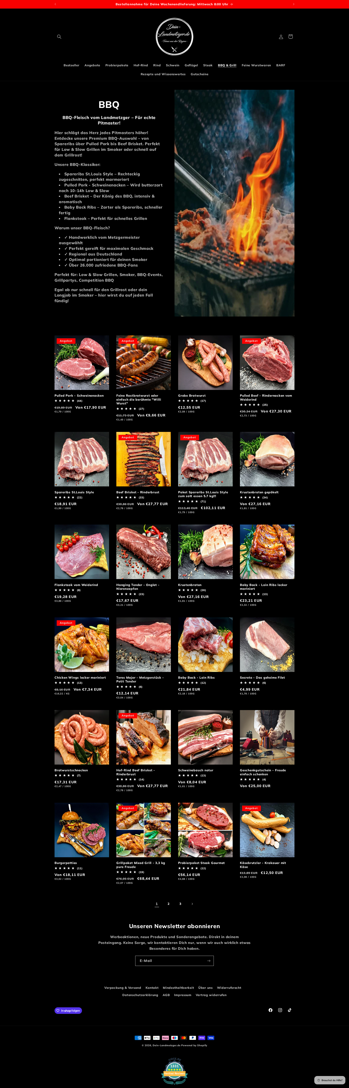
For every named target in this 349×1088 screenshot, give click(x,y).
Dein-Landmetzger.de (166, 1045)
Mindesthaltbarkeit (178, 988)
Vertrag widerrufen (211, 995)
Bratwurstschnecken (71, 770)
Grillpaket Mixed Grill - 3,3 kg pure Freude (140, 865)
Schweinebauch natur (195, 770)
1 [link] (157, 904)
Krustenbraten (190, 585)
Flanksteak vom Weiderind (76, 585)
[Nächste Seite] (192, 904)
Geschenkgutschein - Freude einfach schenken (263, 772)
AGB (166, 995)
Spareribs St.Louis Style (74, 492)
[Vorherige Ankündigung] (55, 4)
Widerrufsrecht (229, 988)
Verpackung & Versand (122, 988)
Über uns (205, 988)
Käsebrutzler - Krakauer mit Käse (263, 865)
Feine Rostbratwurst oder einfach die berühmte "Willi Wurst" (138, 399)
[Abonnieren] (209, 961)
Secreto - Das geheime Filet (262, 677)
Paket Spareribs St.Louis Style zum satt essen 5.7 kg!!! (203, 494)
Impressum (182, 995)
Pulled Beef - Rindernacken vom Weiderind (266, 397)
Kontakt (152, 988)
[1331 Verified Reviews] (174, 1085)
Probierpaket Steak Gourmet (201, 863)
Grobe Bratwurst (192, 395)
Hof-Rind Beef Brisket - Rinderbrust (135, 772)
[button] (59, 36)
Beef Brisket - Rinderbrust (137, 492)
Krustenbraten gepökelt (259, 492)
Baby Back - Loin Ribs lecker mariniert (263, 587)
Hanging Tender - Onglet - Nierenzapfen (138, 587)
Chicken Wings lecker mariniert (80, 677)
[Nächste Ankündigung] (294, 4)
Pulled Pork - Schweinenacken (79, 395)
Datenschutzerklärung (140, 995)
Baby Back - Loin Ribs (196, 677)
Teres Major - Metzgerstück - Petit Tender (140, 679)
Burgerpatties (66, 863)
